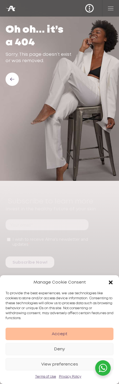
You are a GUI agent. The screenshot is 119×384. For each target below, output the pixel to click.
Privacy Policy (70, 376)
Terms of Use (45, 376)
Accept (59, 334)
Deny (59, 349)
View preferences (59, 364)
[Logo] (10, 8)
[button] (110, 282)
